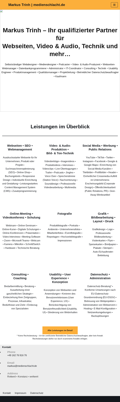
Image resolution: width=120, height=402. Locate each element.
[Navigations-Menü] (114, 4)
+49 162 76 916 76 (17, 355)
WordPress (31, 399)
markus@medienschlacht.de (22, 366)
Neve (5, 399)
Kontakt (7, 393)
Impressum (20, 393)
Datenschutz (36, 393)
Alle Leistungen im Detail (60, 330)
